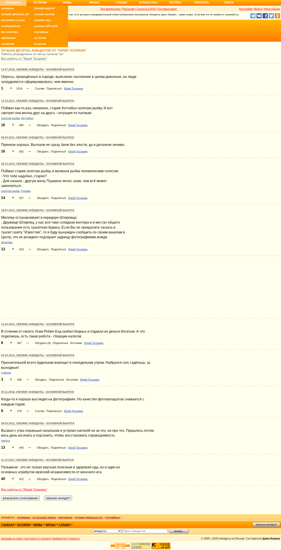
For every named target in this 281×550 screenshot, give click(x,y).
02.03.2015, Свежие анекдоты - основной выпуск (37, 355)
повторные (65, 517)
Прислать (201, 2)
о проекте (45, 538)
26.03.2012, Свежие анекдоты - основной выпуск (37, 423)
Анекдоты (13, 2)
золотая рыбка (10, 118)
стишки (64, 524)
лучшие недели (44, 8)
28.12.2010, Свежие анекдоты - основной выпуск (37, 163)
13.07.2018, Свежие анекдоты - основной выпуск (37, 69)
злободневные (10, 26)
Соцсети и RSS (146, 9)
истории (24, 524)
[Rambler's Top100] (120, 545)
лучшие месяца (44, 14)
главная (7, 524)
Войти (258, 9)
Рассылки (128, 9)
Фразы (94, 2)
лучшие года (42, 20)
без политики (9, 32)
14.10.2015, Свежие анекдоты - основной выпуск (37, 324)
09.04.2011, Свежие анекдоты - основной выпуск (37, 137)
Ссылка (39, 88)
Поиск (228, 2)
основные (7, 8)
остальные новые (44, 517)
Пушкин (26, 191)
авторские (7, 43)
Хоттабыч (27, 118)
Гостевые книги (167, 9)
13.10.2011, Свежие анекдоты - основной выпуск (37, 100)
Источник (76, 343)
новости (75, 538)
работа (5, 440)
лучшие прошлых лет (15, 14)
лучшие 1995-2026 (46, 26)
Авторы (175, 2)
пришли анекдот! (266, 524)
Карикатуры (148, 2)
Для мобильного (110, 9)
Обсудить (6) (43, 343)
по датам (40, 43)
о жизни (6, 372)
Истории (40, 2)
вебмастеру (60, 538)
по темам (40, 37)
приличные (8, 37)
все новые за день (13, 20)
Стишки (121, 2)
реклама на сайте (12, 538)
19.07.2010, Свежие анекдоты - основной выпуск (37, 210)
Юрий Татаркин (73, 88)
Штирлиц (7, 242)
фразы (50, 524)
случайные (41, 32)
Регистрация (272, 9)
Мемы (67, 2)
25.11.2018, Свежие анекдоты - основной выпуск (37, 392)
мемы (38, 524)
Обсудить (43, 125)
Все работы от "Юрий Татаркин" (24, 58)
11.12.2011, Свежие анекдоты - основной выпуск (37, 460)
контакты (31, 538)
